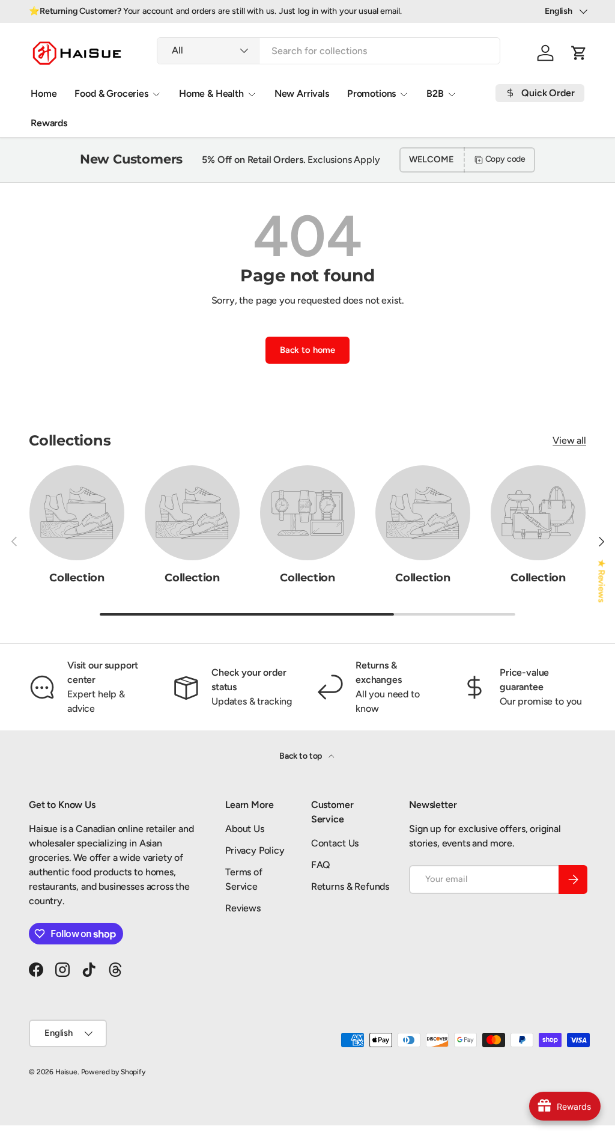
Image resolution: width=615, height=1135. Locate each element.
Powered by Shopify (113, 1072)
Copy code (505, 159)
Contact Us (335, 843)
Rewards (49, 123)
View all (569, 440)
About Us (244, 828)
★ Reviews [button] (601, 581)
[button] (579, 53)
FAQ (321, 864)
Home (43, 93)
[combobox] (328, 51)
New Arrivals (301, 93)
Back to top (301, 756)
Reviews (243, 908)
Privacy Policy (255, 850)
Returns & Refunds (350, 886)
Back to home (307, 349)
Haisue (66, 1072)
